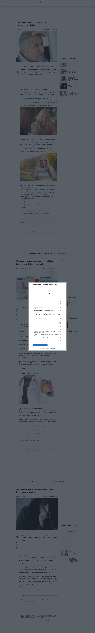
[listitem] (47, 301)
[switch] (59, 303)
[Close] (65, 284)
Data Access (47, 348)
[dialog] (47, 316)
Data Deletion (42, 348)
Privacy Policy (53, 348)
